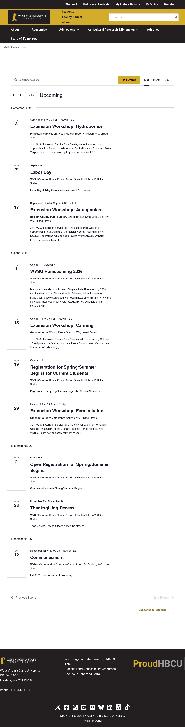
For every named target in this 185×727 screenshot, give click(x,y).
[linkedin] (110, 707)
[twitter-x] (58, 707)
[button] (21, 29)
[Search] (176, 17)
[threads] (118, 707)
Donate (169, 4)
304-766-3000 (20, 690)
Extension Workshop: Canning (62, 325)
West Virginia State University (105, 715)
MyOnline (152, 4)
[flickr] (92, 707)
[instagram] (75, 707)
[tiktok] (127, 707)
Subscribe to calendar (152, 610)
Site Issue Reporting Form (82, 674)
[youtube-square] (84, 707)
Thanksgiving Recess (52, 508)
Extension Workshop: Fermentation (67, 410)
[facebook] (66, 707)
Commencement (47, 557)
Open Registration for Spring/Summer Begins (69, 467)
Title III (69, 664)
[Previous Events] (13, 95)
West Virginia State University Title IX (90, 659)
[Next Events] (20, 95)
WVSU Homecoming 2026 (56, 271)
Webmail (71, 4)
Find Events (128, 80)
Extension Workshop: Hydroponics (66, 126)
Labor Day (40, 172)
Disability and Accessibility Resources (90, 669)
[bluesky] (101, 707)
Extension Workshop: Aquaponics (65, 209)
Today (31, 94)
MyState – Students (96, 4)
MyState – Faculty (127, 4)
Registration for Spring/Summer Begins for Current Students (63, 370)
